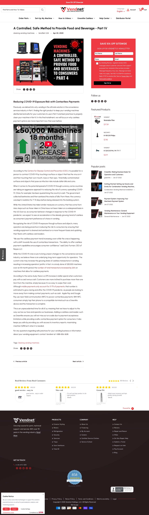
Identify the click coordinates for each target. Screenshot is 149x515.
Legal (115, 499)
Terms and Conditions (85, 499)
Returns (117, 428)
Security (57, 435)
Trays (56, 442)
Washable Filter (109, 120)
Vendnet (107, 117)
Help (114, 420)
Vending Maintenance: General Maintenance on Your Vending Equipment (119, 212)
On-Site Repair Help (121, 438)
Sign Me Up (107, 83)
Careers (84, 435)
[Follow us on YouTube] (99, 101)
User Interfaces (59, 445)
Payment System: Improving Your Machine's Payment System (116, 200)
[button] (131, 381)
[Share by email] (34, 89)
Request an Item (120, 445)
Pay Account (118, 449)
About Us (84, 424)
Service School (86, 442)
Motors (56, 428)
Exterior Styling (59, 424)
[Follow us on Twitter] (95, 101)
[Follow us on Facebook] (92, 101)
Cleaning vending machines (28, 343)
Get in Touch (19, 460)
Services (57, 438)
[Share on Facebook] (24, 89)
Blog (115, 452)
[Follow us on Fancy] (105, 101)
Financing (84, 428)
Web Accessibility (103, 499)
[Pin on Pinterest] (27, 89)
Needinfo (107, 132)
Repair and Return (120, 431)
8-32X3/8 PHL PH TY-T (112, 151)
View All (56, 449)
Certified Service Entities (90, 438)
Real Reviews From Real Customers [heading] (30, 381)
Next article (77, 361)
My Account (85, 431)
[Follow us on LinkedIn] (102, 101)
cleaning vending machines (23, 33)
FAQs (116, 435)
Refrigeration (58, 431)
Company (84, 420)
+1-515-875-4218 (21, 465)
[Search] (42, 9)
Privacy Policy (57, 499)
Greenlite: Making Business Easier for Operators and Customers (117, 173)
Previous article (21, 361)
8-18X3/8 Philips (109, 135)
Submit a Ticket (119, 442)
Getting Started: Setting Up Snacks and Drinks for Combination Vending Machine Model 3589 (119, 185)
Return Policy (70, 499)
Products (56, 420)
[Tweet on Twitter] (31, 89)
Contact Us (118, 424)
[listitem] (31, 394)
